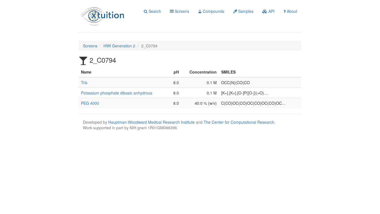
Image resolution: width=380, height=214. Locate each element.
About (291, 11)
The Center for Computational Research (239, 122)
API (271, 11)
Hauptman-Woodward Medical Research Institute (152, 122)
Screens (181, 11)
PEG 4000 (90, 103)
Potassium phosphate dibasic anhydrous (116, 93)
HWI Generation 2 (119, 45)
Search (154, 11)
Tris (84, 82)
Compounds (213, 11)
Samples (245, 11)
